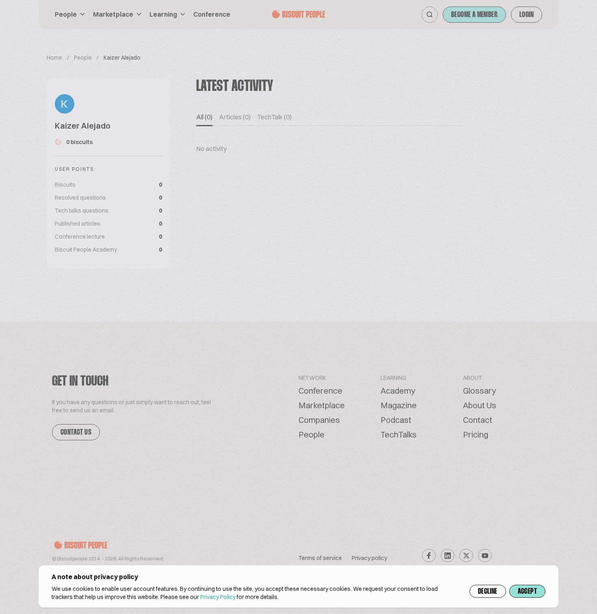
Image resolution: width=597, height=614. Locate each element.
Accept (527, 591)
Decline (488, 591)
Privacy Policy (218, 597)
